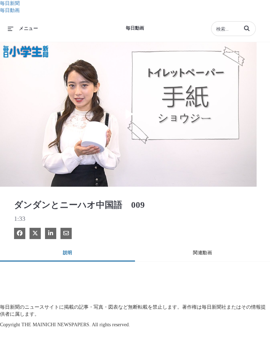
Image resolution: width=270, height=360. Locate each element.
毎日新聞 (10, 3)
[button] (246, 28)
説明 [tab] (67, 252)
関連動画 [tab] (202, 252)
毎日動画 (10, 10)
